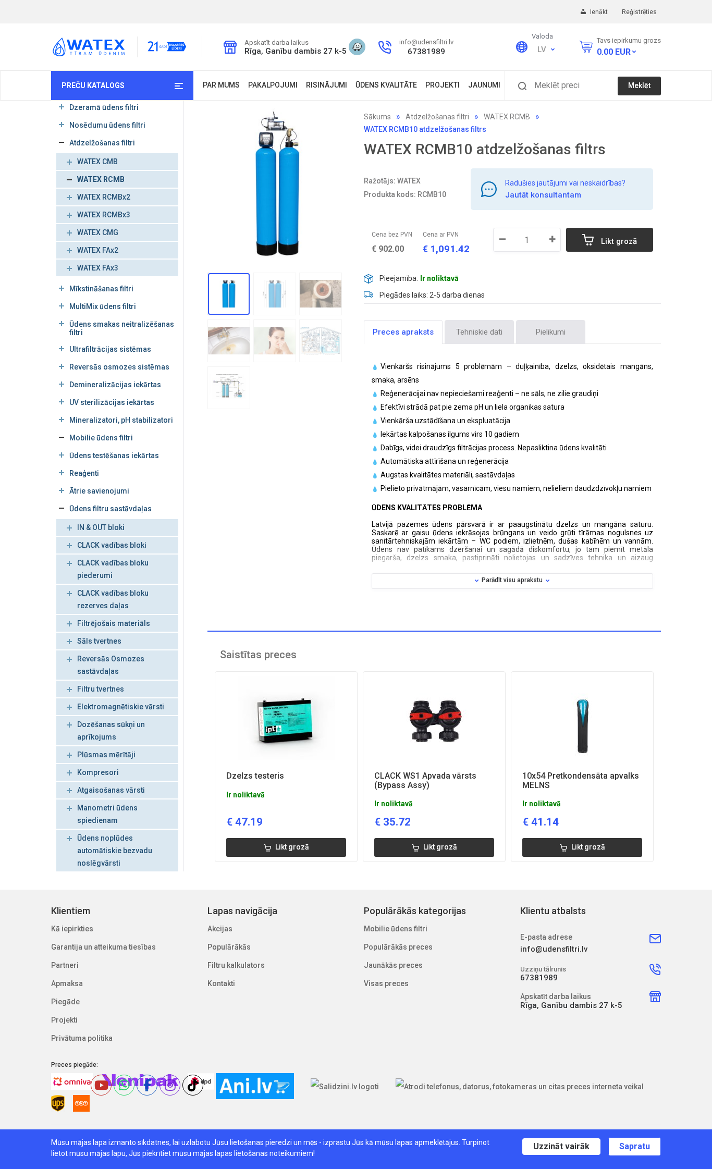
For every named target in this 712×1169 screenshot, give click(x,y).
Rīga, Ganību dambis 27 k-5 (292, 51)
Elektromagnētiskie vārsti (120, 707)
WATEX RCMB (101, 179)
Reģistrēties (639, 12)
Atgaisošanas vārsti (111, 790)
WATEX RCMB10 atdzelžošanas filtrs (425, 129)
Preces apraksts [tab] (403, 332)
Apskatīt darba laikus (276, 42)
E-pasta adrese (546, 937)
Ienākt (599, 12)
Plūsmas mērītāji (106, 754)
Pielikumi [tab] (551, 332)
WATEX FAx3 (97, 268)
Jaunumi (484, 85)
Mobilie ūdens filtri (395, 929)
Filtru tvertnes (100, 689)
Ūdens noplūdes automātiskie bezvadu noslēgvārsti (114, 850)
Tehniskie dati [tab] (479, 332)
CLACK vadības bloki (111, 545)
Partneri (65, 965)
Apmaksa (67, 983)
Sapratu (634, 1146)
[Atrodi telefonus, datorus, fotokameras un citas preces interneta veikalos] (520, 1086)
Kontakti (221, 983)
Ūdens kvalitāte (386, 85)
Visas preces (386, 983)
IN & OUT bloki (101, 527)
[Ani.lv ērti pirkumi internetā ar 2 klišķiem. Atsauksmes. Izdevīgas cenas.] (255, 1086)
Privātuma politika (82, 1038)
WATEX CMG (97, 232)
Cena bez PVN (392, 234)
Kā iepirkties (72, 929)
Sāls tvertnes (99, 641)
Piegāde (65, 1002)
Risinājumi (326, 85)
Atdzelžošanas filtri (437, 117)
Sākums (377, 117)
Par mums (221, 85)
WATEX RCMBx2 (103, 197)
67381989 (426, 51)
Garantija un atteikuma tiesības (103, 947)
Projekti (442, 85)
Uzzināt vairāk (561, 1146)
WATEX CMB (97, 161)
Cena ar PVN (441, 234)
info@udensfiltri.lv (426, 42)
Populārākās (229, 947)
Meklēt (639, 85)
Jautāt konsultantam (543, 195)
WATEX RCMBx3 (103, 215)
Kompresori (98, 772)
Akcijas (219, 929)
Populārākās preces (398, 947)
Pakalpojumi (273, 85)
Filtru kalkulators (236, 965)
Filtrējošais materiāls (113, 623)
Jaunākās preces (393, 965)
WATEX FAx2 (97, 250)
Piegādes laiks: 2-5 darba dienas (432, 295)
